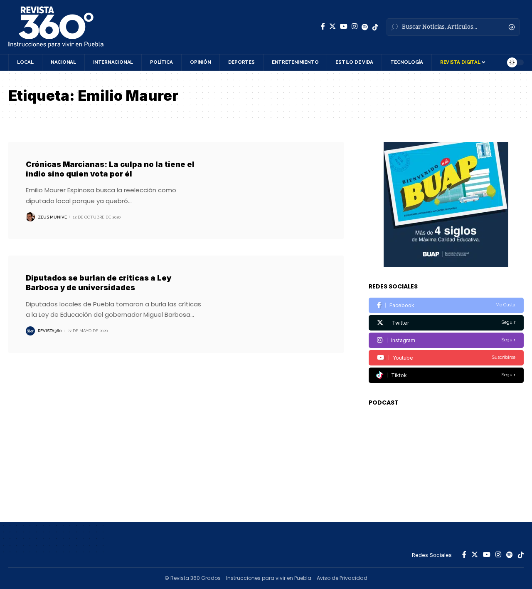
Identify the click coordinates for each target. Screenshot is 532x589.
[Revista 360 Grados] (55, 27)
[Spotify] (365, 27)
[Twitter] (332, 26)
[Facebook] (323, 26)
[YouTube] (344, 26)
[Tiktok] (446, 375)
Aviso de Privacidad (342, 578)
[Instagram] (355, 26)
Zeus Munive (52, 217)
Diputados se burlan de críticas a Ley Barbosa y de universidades (98, 282)
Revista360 (50, 330)
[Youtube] (446, 357)
